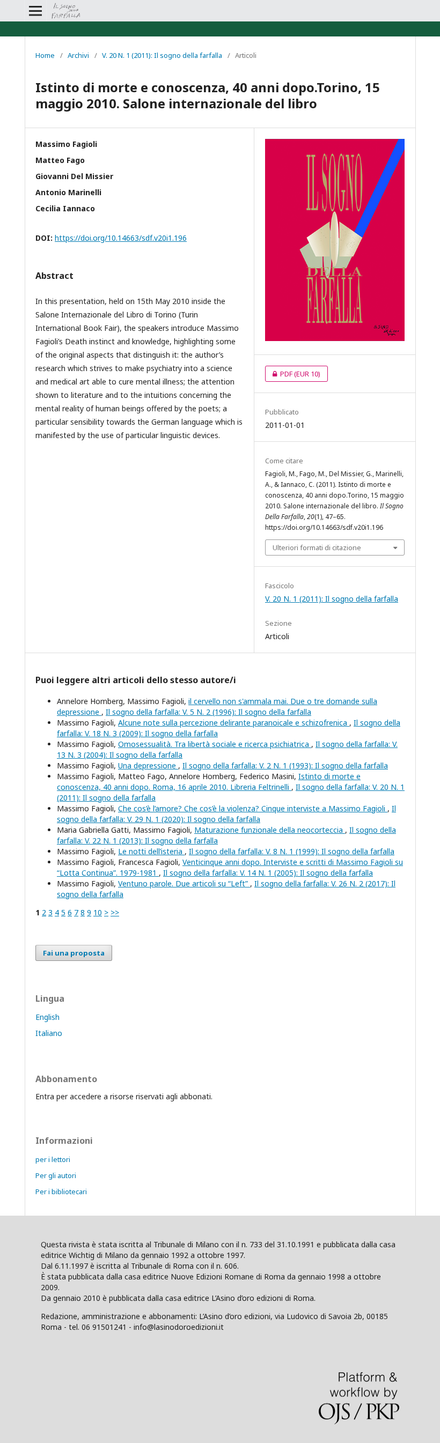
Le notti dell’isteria (151, 851)
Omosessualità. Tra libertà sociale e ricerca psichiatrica (214, 744)
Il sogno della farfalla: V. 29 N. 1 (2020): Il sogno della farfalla (226, 813)
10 (97, 912)
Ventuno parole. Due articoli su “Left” (184, 883)
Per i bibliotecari (61, 1191)
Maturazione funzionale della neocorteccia (269, 830)
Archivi (78, 55)
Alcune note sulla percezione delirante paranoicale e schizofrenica (233, 722)
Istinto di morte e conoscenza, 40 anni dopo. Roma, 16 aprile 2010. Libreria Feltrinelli (209, 781)
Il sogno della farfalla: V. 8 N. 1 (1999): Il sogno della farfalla (291, 851)
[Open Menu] (35, 10)
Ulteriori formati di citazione (317, 547)
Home (45, 55)
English (47, 1017)
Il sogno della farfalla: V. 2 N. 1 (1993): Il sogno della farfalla (285, 765)
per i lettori (52, 1159)
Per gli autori (55, 1175)
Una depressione (148, 765)
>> (115, 912)
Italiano (48, 1033)
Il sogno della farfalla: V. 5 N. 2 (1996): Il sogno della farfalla (208, 712)
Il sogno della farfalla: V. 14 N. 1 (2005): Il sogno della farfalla (268, 873)
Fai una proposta (74, 953)
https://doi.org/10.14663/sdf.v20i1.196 (121, 238)
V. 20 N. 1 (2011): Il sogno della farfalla (162, 55)
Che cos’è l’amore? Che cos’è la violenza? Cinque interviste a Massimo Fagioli (252, 808)
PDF (292, 374)
